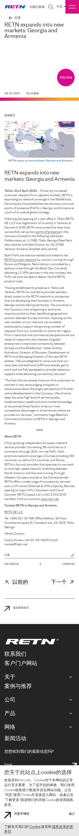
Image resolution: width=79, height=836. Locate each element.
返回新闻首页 (21, 608)
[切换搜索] (50, 6)
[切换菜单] (72, 7)
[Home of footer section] (38, 641)
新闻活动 (15, 738)
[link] (15, 6)
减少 (72, 813)
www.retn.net (50, 499)
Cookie (34, 827)
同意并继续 (21, 813)
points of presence (48, 232)
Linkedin (68, 564)
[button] (73, 555)
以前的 (20, 582)
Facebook (11, 564)
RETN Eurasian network (20, 260)
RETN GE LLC (13, 512)
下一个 (59, 582)
